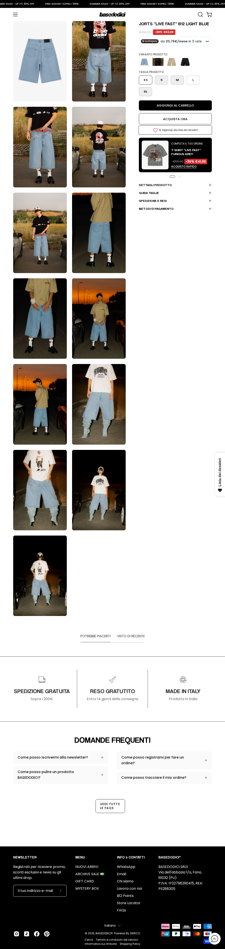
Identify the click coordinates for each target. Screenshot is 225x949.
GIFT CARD (84, 881)
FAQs (121, 910)
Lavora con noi (129, 888)
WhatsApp (126, 866)
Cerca (89, 940)
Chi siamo (125, 881)
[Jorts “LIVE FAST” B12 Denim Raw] (157, 62)
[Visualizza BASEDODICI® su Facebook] (36, 934)
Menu (80, 857)
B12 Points (125, 895)
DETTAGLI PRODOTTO (155, 185)
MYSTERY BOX (87, 888)
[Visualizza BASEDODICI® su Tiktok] (26, 934)
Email (121, 874)
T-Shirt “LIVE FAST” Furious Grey (186, 152)
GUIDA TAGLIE (149, 193)
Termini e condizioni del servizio (117, 940)
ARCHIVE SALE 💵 (89, 874)
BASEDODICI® (104, 933)
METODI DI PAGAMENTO (156, 208)
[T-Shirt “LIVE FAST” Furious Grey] (155, 155)
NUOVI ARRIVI (86, 866)
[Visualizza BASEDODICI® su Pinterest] (47, 934)
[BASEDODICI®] (112, 14)
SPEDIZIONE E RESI (153, 201)
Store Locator (129, 903)
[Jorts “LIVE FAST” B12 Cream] (171, 62)
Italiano (110, 925)
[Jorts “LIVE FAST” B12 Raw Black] (185, 62)
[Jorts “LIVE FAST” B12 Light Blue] (144, 62)
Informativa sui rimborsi (101, 944)
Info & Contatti (131, 857)
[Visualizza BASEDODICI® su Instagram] (16, 934)
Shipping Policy (130, 944)
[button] (200, 14)
